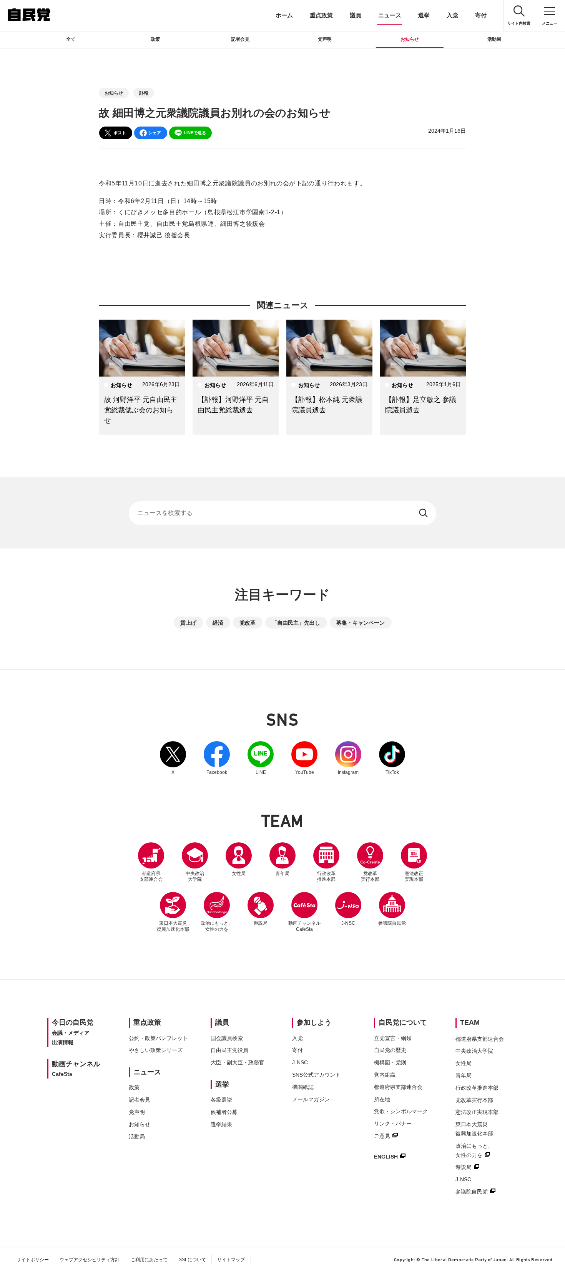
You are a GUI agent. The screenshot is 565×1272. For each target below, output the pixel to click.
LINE (260, 758)
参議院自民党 (392, 909)
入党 (452, 15)
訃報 (143, 93)
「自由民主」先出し (296, 623)
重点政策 (321, 15)
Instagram (348, 758)
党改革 (247, 623)
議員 (355, 15)
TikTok (392, 758)
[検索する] (424, 513)
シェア (154, 132)
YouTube (304, 758)
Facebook (216, 758)
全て (70, 39)
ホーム (284, 15)
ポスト (119, 132)
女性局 (239, 873)
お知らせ (409, 39)
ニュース (389, 15)
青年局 (282, 873)
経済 (218, 623)
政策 (155, 39)
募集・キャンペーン (360, 623)
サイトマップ (231, 1259)
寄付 (481, 15)
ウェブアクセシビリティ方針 (90, 1259)
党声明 (325, 39)
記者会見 (240, 39)
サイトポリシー (33, 1259)
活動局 (494, 39)
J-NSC (348, 923)
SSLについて (192, 1259)
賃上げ (188, 623)
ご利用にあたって (149, 1259)
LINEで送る (195, 132)
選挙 (424, 15)
